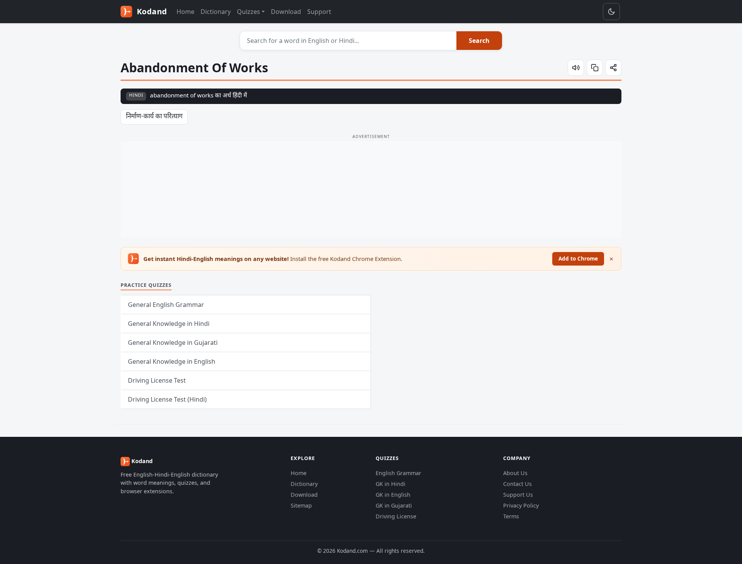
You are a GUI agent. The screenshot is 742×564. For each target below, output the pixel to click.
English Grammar (398, 473)
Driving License (396, 516)
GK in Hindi (390, 483)
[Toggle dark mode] (611, 11)
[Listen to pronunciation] (576, 68)
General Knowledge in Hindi (168, 323)
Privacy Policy (521, 505)
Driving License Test (157, 380)
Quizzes (248, 11)
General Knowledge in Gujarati (173, 342)
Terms (511, 516)
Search (479, 40)
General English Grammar (166, 304)
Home (185, 11)
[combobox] (348, 40)
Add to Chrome (578, 258)
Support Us (518, 494)
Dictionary (216, 11)
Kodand (150, 11)
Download (286, 11)
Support (319, 11)
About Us (515, 473)
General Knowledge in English (171, 361)
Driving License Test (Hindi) (167, 399)
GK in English (393, 494)
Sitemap (301, 505)
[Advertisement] (371, 189)
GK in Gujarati (394, 505)
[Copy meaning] (595, 68)
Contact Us (517, 483)
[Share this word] (613, 68)
